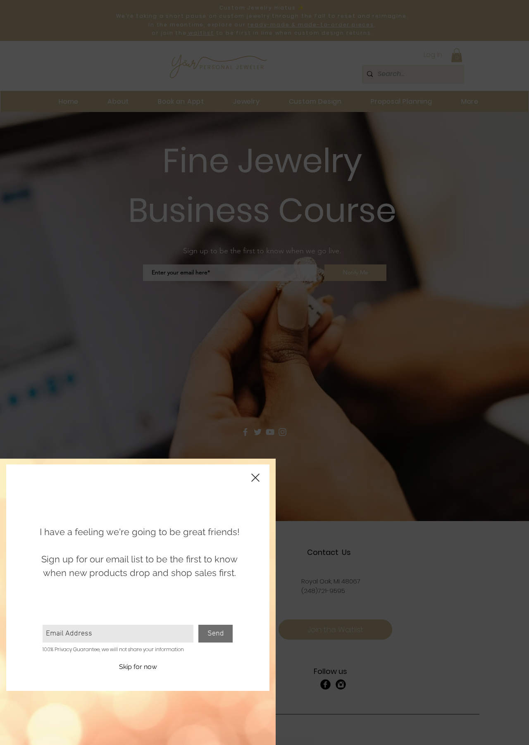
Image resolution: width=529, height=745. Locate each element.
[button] (137, 667)
